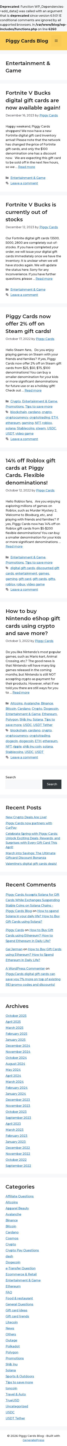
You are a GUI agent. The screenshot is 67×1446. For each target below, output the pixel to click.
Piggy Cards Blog (27, 41)
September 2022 (18, 1166)
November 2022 (18, 1154)
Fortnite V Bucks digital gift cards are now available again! (33, 100)
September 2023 (18, 1118)
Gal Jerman (14, 949)
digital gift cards (22, 568)
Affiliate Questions (20, 1196)
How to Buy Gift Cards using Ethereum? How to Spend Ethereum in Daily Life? (29, 935)
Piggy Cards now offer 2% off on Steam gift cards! (28, 323)
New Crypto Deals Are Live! (26, 817)
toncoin (11, 1388)
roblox (47, 423)
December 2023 (18, 1100)
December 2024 (18, 1046)
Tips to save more (38, 406)
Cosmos (12, 1238)
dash (9, 1256)
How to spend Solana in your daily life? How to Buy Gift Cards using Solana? (33, 916)
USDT (10, 433)
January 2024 (16, 1094)
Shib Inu (25, 719)
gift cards (40, 579)
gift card (25, 579)
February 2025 (16, 1034)
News (10, 1328)
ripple (17, 746)
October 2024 (16, 1058)
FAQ (9, 1292)
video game (24, 433)
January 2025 (15, 1040)
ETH (54, 417)
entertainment (26, 573)
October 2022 (16, 1160)
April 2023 (13, 1124)
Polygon (12, 719)
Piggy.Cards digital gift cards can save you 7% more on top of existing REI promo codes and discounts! (33, 979)
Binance (47, 703)
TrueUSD (12, 1400)
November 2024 (18, 1052)
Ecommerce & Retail (21, 1274)
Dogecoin (51, 708)
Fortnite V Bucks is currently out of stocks (31, 211)
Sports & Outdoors (20, 1376)
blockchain (18, 412)
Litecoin (12, 1322)
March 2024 (15, 1082)
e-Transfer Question (21, 1268)
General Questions (19, 1304)
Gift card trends (17, 1316)
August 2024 (15, 1064)
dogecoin (26, 741)
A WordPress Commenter (25, 968)
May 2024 (13, 1070)
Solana (38, 719)
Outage (11, 1340)
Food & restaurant (19, 1298)
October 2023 (16, 1112)
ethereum (13, 423)
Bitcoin (11, 708)
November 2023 (18, 1106)
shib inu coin (32, 746)
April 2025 (13, 1022)
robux (21, 584)
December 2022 (18, 1148)
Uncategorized (17, 1406)
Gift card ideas (16, 1310)
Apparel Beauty (17, 1208)
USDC (51, 428)
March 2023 (14, 1130)
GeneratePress (33, 1440)
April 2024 (13, 1076)
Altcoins (16, 703)
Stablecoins (26, 428)
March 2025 (14, 1028)
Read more (26, 167)
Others (11, 1334)
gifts (51, 579)
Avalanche (32, 703)
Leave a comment (24, 183)
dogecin (12, 741)
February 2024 (17, 1088)
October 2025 (16, 1016)
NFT (38, 423)
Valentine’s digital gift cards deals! (31, 864)
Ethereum (49, 714)
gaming (28, 423)
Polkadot (13, 1346)
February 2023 (16, 1136)
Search (11, 777)
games (44, 573)
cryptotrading (39, 417)
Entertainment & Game (27, 178)
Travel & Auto (16, 1394)
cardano (34, 412)
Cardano (24, 708)
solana (11, 428)
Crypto (15, 401)
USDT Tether (42, 725)
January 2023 (16, 1142)
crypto (47, 412)
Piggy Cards (15, 930)
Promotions (15, 406)
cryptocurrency (17, 417)
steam (41, 428)
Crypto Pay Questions (22, 1250)
